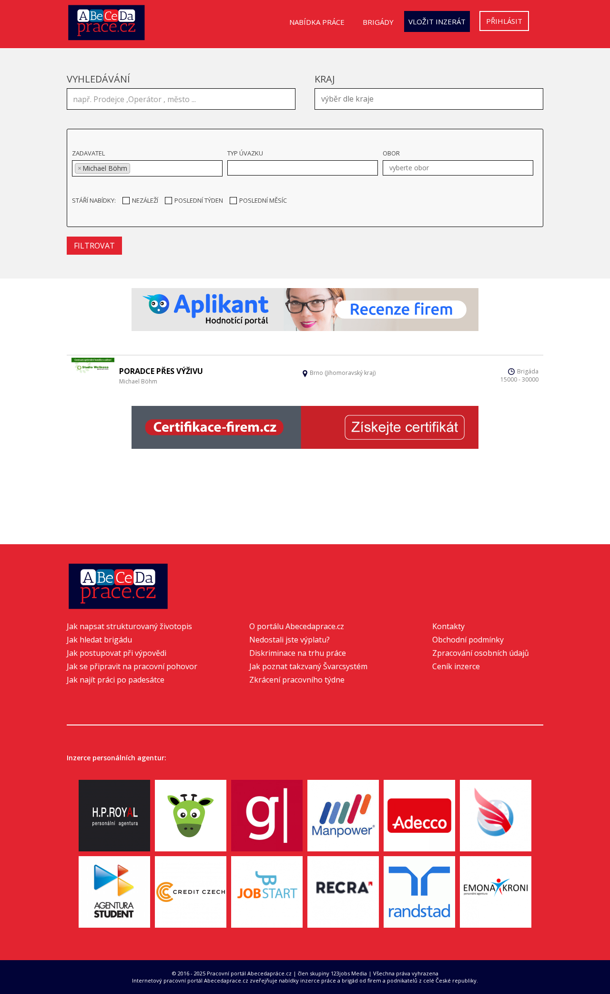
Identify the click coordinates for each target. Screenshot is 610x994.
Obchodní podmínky (468, 639)
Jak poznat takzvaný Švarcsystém (308, 666)
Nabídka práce (317, 22)
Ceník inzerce (456, 666)
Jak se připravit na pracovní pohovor (132, 666)
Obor (391, 153)
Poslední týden (198, 200)
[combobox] (429, 99)
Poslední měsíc (263, 200)
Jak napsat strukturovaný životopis (129, 626)
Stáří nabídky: (94, 200)
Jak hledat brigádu (99, 639)
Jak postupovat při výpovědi (116, 653)
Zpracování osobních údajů (480, 653)
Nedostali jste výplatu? (289, 639)
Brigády (378, 22)
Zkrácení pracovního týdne (297, 679)
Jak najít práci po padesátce (115, 679)
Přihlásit (504, 21)
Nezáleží (145, 200)
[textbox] (431, 97)
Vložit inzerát (437, 21)
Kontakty (448, 626)
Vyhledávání (98, 78)
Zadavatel (88, 153)
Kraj (325, 78)
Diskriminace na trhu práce (297, 653)
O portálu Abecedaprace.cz (296, 626)
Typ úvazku (245, 153)
